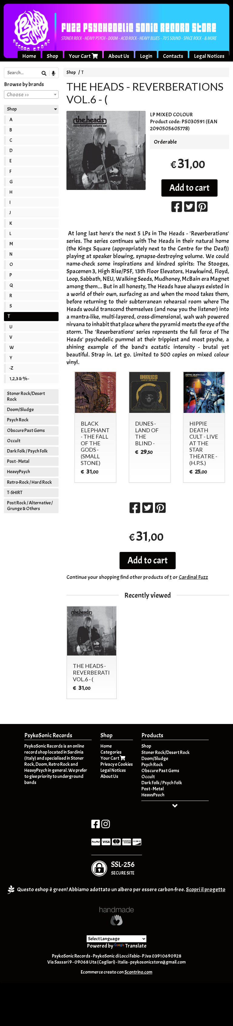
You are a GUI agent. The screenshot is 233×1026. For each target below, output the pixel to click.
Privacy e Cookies (116, 764)
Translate (136, 945)
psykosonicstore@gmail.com (158, 962)
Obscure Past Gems (26, 430)
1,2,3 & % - (19, 379)
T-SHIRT (14, 493)
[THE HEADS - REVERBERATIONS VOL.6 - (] (106, 150)
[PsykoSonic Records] (116, 30)
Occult (13, 441)
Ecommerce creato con (116, 972)
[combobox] (31, 94)
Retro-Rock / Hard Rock (29, 482)
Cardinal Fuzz (193, 577)
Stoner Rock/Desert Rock (26, 396)
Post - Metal (18, 461)
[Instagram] (105, 826)
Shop (52, 56)
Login (146, 56)
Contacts (173, 56)
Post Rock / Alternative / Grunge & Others (30, 506)
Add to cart (189, 188)
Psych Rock (18, 420)
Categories (111, 752)
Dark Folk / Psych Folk (27, 451)
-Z (11, 368)
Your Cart (80, 56)
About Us (118, 56)
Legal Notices (209, 56)
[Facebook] (95, 826)
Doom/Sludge (20, 410)
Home (29, 56)
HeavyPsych (18, 472)
